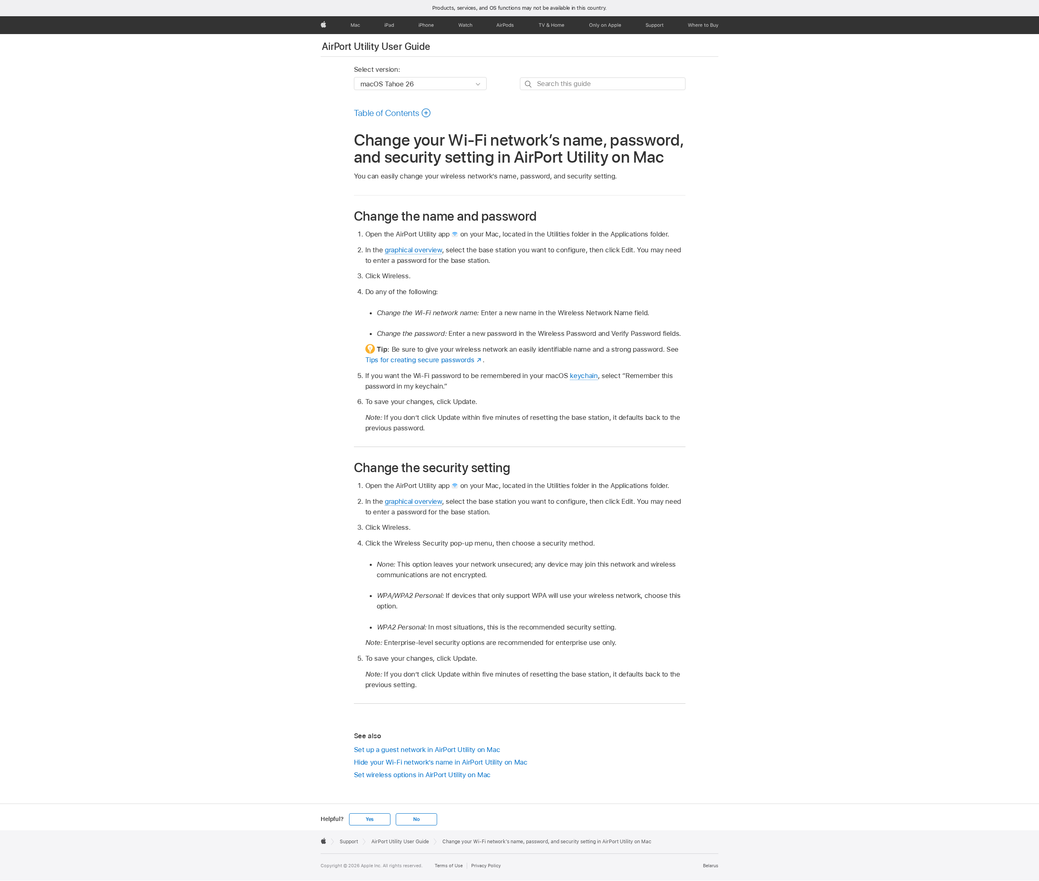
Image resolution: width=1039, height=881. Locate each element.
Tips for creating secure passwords (419, 360)
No (416, 819)
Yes (370, 819)
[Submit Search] (528, 84)
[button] (392, 112)
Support (349, 841)
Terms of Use (449, 865)
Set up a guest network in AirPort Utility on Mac (427, 750)
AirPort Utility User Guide (376, 46)
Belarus (710, 865)
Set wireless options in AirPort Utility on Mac (422, 775)
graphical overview (413, 250)
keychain (583, 376)
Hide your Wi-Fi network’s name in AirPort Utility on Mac (441, 762)
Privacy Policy (486, 865)
